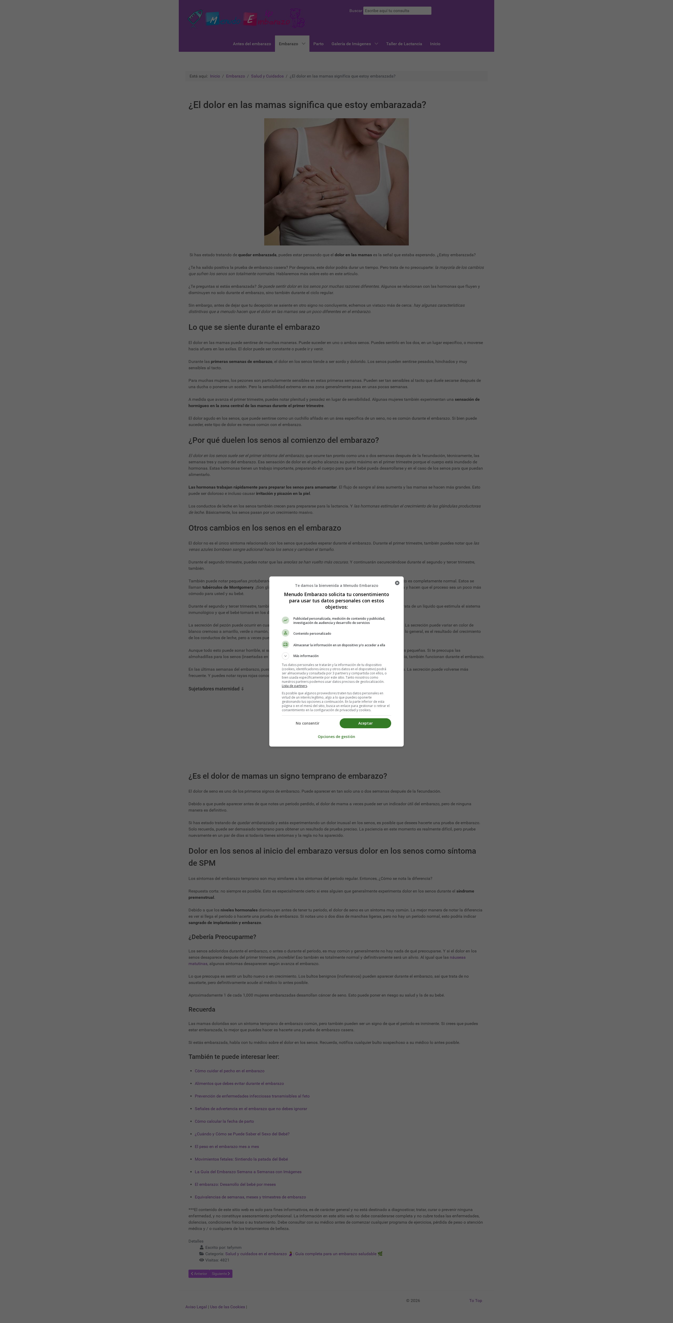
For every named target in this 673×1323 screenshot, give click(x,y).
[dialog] (336, 661)
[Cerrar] (397, 583)
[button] (336, 656)
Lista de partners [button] (294, 686)
